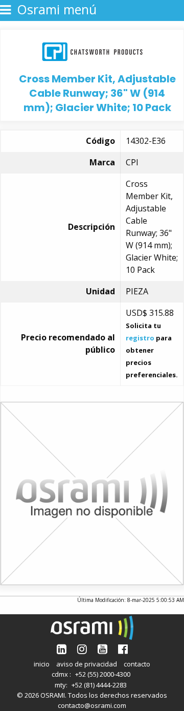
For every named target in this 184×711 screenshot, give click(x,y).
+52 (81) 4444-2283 (99, 685)
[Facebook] (123, 648)
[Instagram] (82, 648)
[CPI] (92, 50)
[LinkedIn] (61, 648)
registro (140, 337)
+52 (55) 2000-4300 (102, 674)
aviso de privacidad (86, 664)
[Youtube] (102, 648)
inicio (42, 664)
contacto (137, 664)
